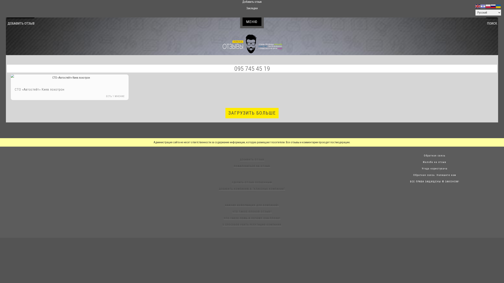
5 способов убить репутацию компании (252, 224)
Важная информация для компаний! (252, 205)
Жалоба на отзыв (434, 162)
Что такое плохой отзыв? (252, 211)
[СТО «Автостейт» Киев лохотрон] (70, 77)
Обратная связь (434, 155)
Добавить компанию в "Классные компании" (252, 188)
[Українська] (498, 6)
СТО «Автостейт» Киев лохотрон (39, 89)
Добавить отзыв (21, 23)
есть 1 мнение (115, 96)
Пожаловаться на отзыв (252, 166)
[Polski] (488, 6)
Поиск (492, 23)
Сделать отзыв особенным (252, 182)
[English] (478, 6)
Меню (252, 21)
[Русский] (493, 6)
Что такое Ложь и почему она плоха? (252, 218)
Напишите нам (446, 175)
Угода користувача (434, 168)
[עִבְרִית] (483, 6)
